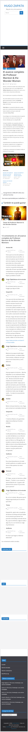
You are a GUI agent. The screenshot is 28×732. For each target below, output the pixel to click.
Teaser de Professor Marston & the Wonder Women (19, 174)
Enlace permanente (22, 251)
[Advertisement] (14, 31)
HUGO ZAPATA (14, 6)
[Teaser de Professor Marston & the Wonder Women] (14, 207)
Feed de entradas (6, 667)
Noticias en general (11, 68)
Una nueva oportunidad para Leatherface (13, 198)
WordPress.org (5, 673)
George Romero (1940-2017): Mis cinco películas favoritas (13, 194)
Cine (4, 68)
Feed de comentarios (7, 670)
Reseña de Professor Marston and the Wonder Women (8, 174)
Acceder (3, 664)
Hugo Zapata (13, 84)
